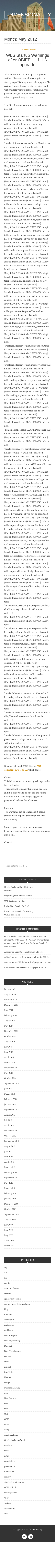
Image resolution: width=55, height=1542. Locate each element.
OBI (6, 1414)
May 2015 (8, 1073)
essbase (7, 1356)
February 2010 (10, 1193)
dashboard (9, 1330)
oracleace (8, 1445)
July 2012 (8, 1151)
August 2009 (10, 1219)
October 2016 (10, 1036)
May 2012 (8, 1156)
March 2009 (9, 1245)
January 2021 (10, 989)
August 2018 (9, 1020)
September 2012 (11, 1141)
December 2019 (11, 1004)
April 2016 (9, 1057)
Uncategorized (28, 49)
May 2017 (8, 1025)
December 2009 (11, 1203)
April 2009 (9, 1240)
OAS (6, 1408)
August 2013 (9, 1114)
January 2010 (10, 1198)
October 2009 (10, 1209)
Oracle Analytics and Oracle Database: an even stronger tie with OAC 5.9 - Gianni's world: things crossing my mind (26, 940)
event (6, 1361)
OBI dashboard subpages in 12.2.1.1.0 (33, 962)
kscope (7, 1382)
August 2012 (9, 1146)
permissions (9, 1461)
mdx (6, 1393)
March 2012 (9, 1167)
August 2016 (9, 1041)
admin (7, 1283)
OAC (6, 1403)
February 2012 (10, 1172)
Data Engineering (12, 1340)
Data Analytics (10, 1335)
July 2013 (8, 1120)
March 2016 (9, 1062)
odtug (6, 1429)
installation (9, 1372)
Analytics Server (11, 1288)
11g (5, 1267)
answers (7, 1293)
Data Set (8, 1345)
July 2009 (8, 1224)
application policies (12, 1298)
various (7, 1503)
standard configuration (14, 1482)
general (7, 1366)
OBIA (6, 1419)
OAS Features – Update (14, 900)
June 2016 (8, 1052)
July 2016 (8, 1046)
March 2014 (9, 1093)
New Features (10, 1398)
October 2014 (10, 1078)
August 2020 (10, 994)
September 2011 (11, 1177)
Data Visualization (12, 1351)
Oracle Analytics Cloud (14, 1440)
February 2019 (10, 1015)
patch (6, 1455)
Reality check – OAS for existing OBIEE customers (18, 913)
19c (5, 1277)
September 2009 (11, 1214)
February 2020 (10, 999)
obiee (6, 1424)
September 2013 (11, 1109)
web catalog (9, 1508)
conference (9, 1325)
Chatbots (8, 1314)
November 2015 (11, 1067)
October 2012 (10, 1135)
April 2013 (9, 1125)
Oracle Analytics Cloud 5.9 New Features (18, 889)
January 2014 (10, 1104)
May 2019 (8, 1010)
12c (5, 1272)
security (7, 1476)
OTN (6, 1450)
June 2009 (8, 1230)
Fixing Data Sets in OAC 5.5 (16, 906)
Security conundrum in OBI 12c (28, 951)
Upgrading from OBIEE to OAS (18, 895)
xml (6, 1513)
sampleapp (9, 1471)
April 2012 (9, 1162)
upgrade (7, 1497)
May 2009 (8, 1235)
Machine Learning (12, 1387)
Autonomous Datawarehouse (17, 1304)
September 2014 (11, 1083)
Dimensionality (35, 1529)
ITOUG (7, 1377)
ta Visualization (11, 1487)
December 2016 (11, 1031)
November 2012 (11, 1130)
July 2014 (8, 1088)
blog (6, 1309)
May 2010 (8, 1182)
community (9, 1319)
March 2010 (9, 1188)
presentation (9, 1466)
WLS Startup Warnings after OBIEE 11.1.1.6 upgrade (27, 60)
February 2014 (10, 1099)
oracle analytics (11, 1434)
